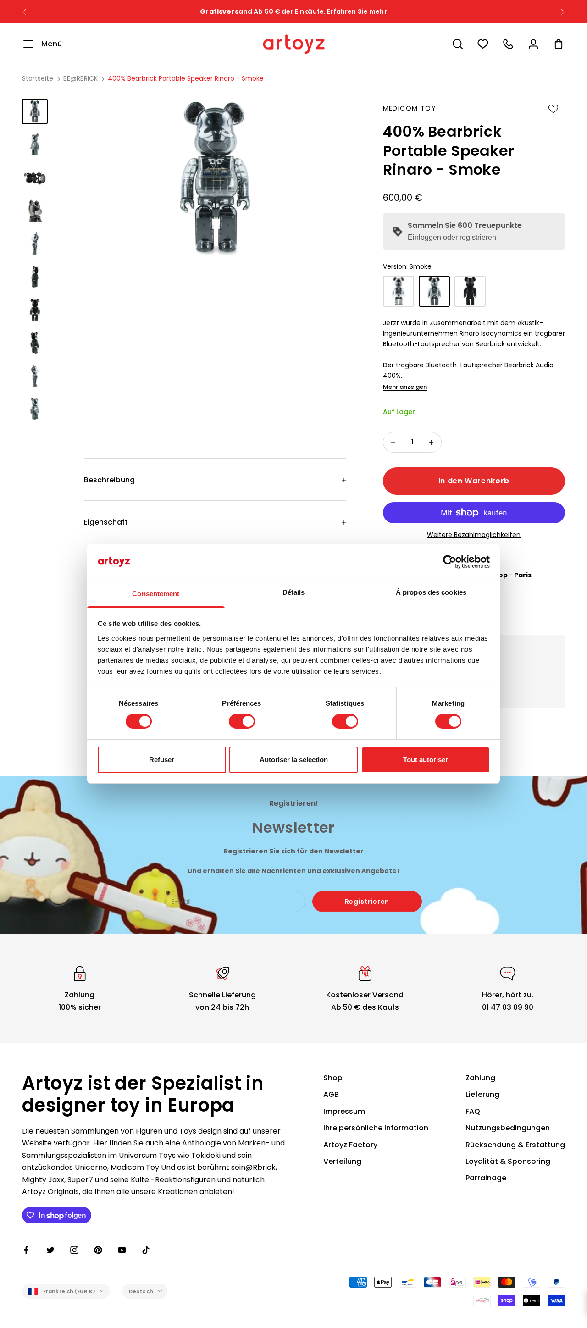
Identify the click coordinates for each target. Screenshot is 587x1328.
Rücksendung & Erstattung (515, 1145)
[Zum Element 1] (35, 111)
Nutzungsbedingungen (507, 1128)
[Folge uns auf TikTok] (145, 1250)
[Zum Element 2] (35, 144)
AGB (331, 1094)
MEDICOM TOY (409, 108)
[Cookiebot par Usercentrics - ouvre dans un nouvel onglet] (450, 562)
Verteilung (342, 1161)
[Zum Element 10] (35, 408)
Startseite (37, 78)
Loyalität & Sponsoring (507, 1161)
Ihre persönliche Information (375, 1128)
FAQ (472, 1111)
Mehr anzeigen (405, 386)
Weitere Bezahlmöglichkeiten (474, 534)
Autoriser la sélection (294, 760)
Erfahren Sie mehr (357, 11)
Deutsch (141, 1291)
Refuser (161, 760)
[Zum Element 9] (35, 375)
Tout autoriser (425, 760)
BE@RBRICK (80, 78)
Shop (333, 1078)
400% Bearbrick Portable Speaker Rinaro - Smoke (186, 78)
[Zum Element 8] (35, 342)
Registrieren (367, 901)
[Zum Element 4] (35, 210)
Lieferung (482, 1094)
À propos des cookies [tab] (431, 592)
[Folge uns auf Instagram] (74, 1250)
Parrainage (485, 1178)
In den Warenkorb (473, 481)
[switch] (242, 721)
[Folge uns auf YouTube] (122, 1250)
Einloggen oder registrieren (452, 237)
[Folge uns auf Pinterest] (98, 1250)
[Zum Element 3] (35, 177)
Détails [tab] (293, 592)
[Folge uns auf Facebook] (26, 1250)
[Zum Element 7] (35, 309)
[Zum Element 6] (35, 276)
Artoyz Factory (350, 1145)
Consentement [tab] (155, 594)
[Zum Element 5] (35, 243)
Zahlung (480, 1078)
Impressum (344, 1111)
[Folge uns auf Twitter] (50, 1250)
